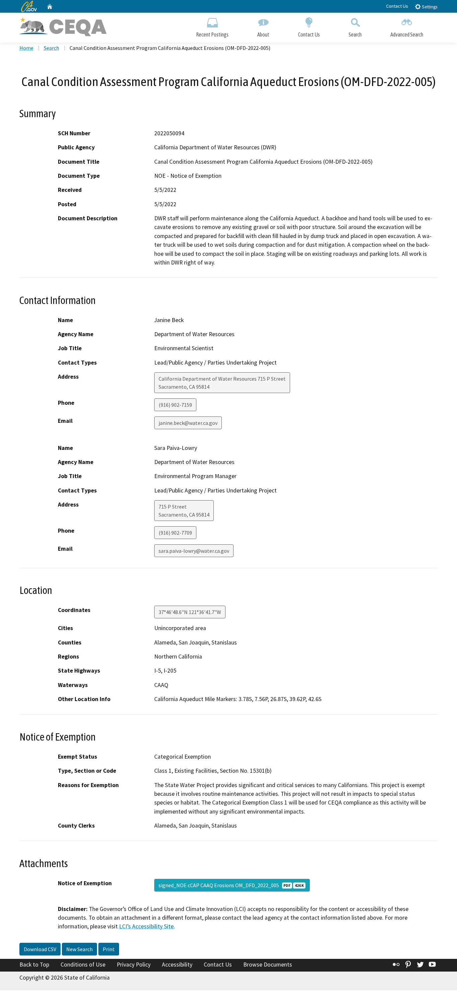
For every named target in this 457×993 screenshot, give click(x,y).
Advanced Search (406, 34)
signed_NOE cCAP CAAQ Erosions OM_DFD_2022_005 (231, 885)
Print (109, 949)
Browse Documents (267, 964)
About (263, 34)
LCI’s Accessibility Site (146, 926)
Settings (429, 7)
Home (26, 48)
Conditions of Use (83, 964)
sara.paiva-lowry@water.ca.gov (194, 550)
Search (355, 34)
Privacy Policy (134, 964)
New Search (79, 949)
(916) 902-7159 (175, 404)
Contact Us (397, 6)
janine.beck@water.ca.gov (188, 422)
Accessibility (177, 964)
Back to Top (34, 964)
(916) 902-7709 (175, 532)
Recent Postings (212, 34)
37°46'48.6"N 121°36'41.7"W (190, 612)
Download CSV (40, 949)
